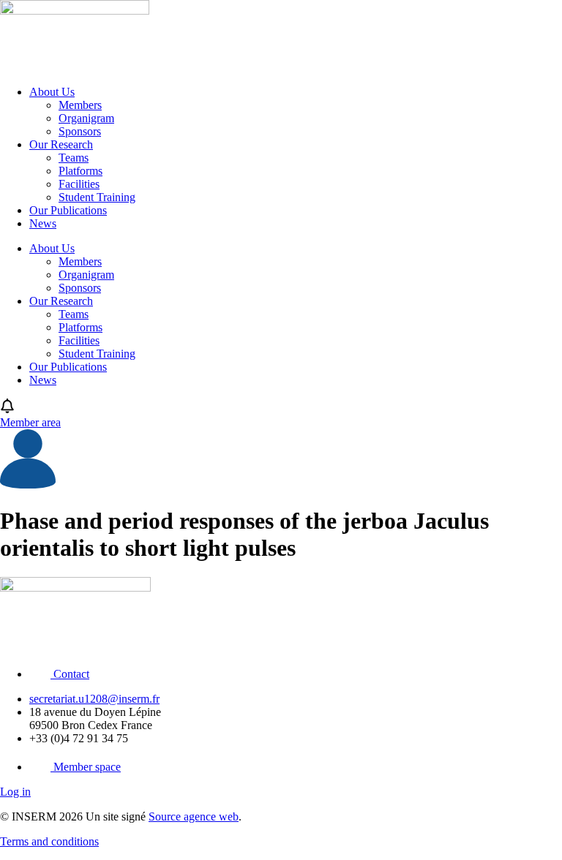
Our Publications (68, 210)
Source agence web (194, 816)
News (42, 223)
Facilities (79, 184)
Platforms (80, 171)
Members (80, 105)
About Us (52, 92)
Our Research (61, 144)
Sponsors (80, 131)
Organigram (86, 118)
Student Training (97, 197)
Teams (74, 157)
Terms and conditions (49, 841)
